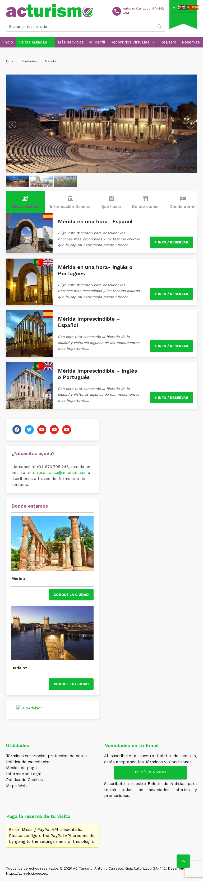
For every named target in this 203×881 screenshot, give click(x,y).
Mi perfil (97, 42)
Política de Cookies (24, 779)
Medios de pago (21, 767)
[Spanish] (195, 7)
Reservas (191, 42)
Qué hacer (111, 202)
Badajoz (19, 668)
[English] (181, 7)
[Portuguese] (188, 7)
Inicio (8, 42)
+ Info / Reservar (171, 242)
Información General (70, 202)
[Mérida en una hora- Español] (29, 233)
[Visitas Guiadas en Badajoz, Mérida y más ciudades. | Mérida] (49, 10)
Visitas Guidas (25, 202)
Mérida (18, 578)
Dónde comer (145, 202)
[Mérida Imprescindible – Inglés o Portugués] (29, 385)
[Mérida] (52, 543)
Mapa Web (16, 785)
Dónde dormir (183, 202)
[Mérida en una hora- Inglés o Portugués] (29, 282)
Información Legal (23, 773)
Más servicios (71, 42)
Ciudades (29, 61)
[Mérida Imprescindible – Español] (29, 333)
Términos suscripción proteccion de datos (46, 755)
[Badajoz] (52, 633)
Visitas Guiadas (32, 42)
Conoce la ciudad (71, 595)
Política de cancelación (28, 762)
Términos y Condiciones (168, 762)
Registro (168, 42)
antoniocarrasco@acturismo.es (56, 472)
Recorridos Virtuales (130, 42)
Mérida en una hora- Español (95, 221)
